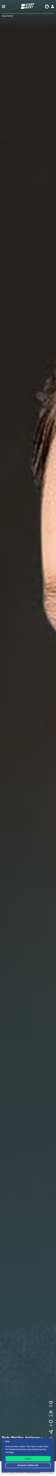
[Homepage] (28, 6)
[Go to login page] (52, 6)
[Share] (51, 1432)
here (12, 1452)
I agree (28, 1459)
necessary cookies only (28, 1465)
